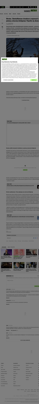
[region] (19, 69)
